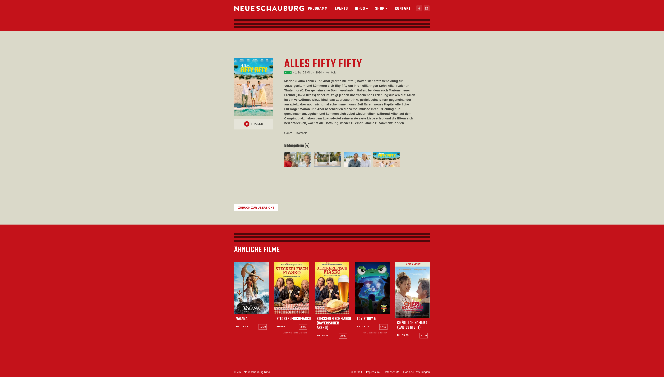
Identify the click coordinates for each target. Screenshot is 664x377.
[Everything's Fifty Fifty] (297, 159)
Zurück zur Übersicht (256, 207)
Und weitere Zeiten (295, 333)
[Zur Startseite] (269, 8)
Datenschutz (391, 372)
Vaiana (242, 319)
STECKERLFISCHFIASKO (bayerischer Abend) (334, 323)
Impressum (373, 372)
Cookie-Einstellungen (416, 372)
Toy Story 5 (366, 319)
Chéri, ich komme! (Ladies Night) (412, 325)
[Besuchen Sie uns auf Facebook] (419, 8)
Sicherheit (355, 372)
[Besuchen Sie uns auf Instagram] (427, 8)
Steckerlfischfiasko (293, 319)
